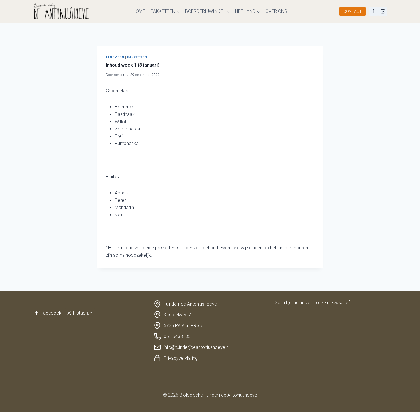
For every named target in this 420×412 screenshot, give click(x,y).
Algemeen (115, 57)
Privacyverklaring (181, 358)
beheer (119, 75)
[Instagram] (382, 11)
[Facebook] (373, 11)
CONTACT (352, 11)
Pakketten (137, 57)
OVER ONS (276, 11)
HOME (139, 11)
